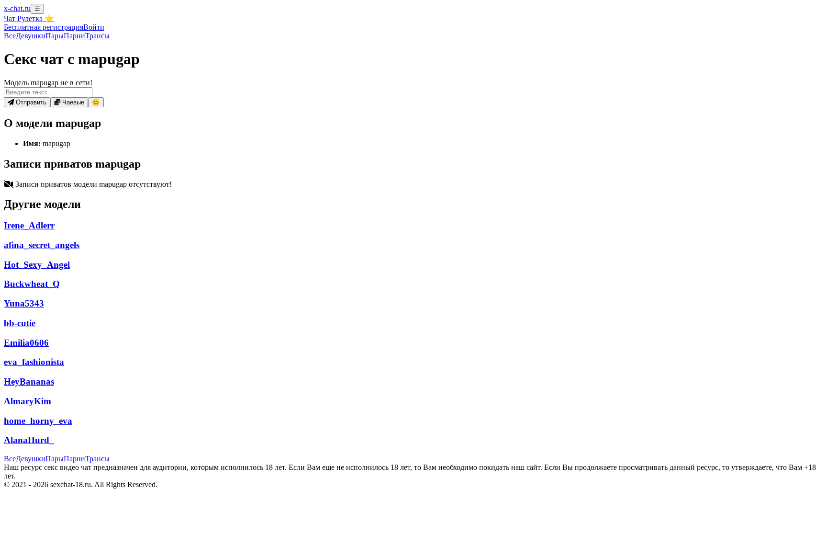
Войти (93, 27)
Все (10, 36)
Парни (74, 36)
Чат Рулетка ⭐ (29, 18)
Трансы (97, 36)
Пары (54, 36)
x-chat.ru (17, 8)
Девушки (30, 36)
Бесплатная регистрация (43, 27)
